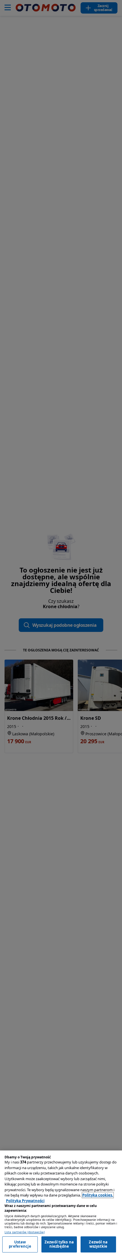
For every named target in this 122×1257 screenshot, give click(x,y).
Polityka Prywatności (25, 1200)
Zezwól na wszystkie (98, 1244)
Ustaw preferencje (20, 1244)
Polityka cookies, (97, 1195)
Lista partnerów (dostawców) (25, 1232)
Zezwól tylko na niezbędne (59, 1244)
